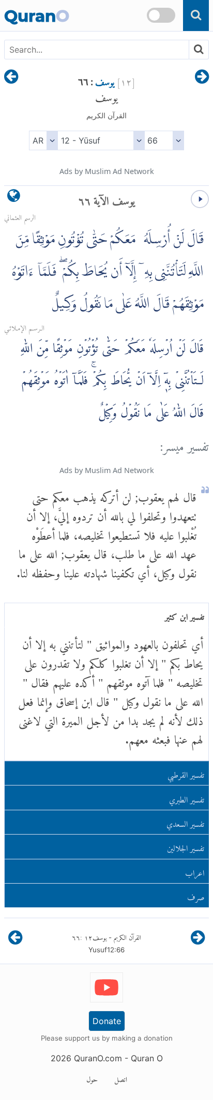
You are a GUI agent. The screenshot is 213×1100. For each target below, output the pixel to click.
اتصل (120, 1078)
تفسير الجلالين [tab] (185, 846)
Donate (107, 1021)
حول (92, 1078)
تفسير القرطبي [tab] (186, 773)
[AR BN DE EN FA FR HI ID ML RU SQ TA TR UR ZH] (43, 140)
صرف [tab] (196, 895)
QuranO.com (98, 1058)
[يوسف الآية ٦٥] (202, 77)
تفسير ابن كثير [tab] (184, 615)
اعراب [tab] (194, 871)
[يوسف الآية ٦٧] (11, 77)
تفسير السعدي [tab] (185, 822)
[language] (13, 198)
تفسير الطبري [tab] (186, 798)
